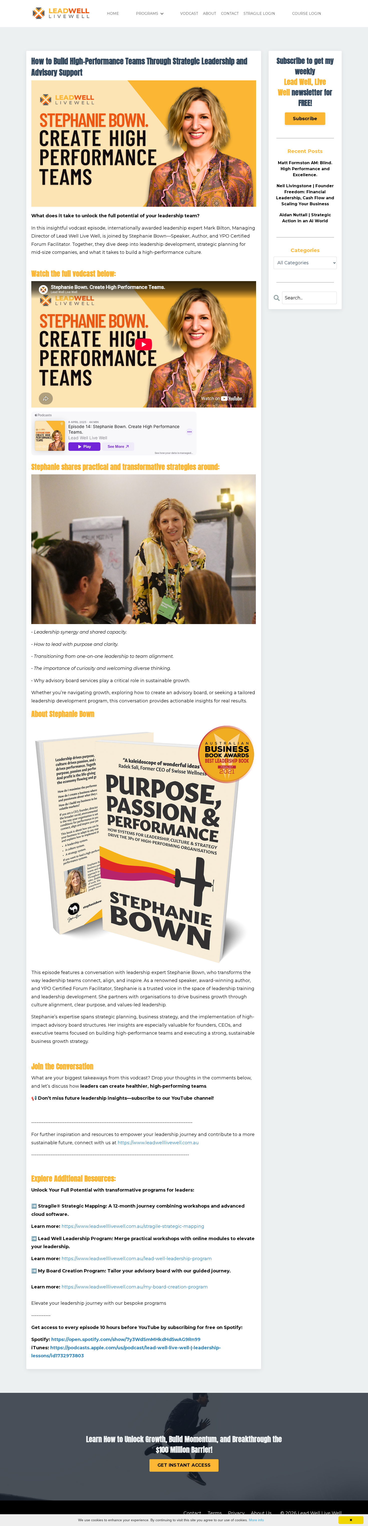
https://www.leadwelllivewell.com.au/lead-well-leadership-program (137, 1258)
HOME (113, 13)
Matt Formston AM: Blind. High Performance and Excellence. (305, 168)
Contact (192, 1513)
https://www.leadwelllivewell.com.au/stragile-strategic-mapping (133, 1226)
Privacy (236, 1513)
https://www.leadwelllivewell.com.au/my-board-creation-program (135, 1287)
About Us (261, 1513)
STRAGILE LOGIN (259, 13)
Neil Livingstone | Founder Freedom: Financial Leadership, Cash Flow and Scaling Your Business (305, 194)
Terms (215, 1513)
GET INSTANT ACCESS (184, 1465)
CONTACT (230, 13)
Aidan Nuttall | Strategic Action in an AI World (305, 218)
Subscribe (305, 118)
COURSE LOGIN (306, 13)
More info (256, 1520)
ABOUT (209, 13)
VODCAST (189, 13)
